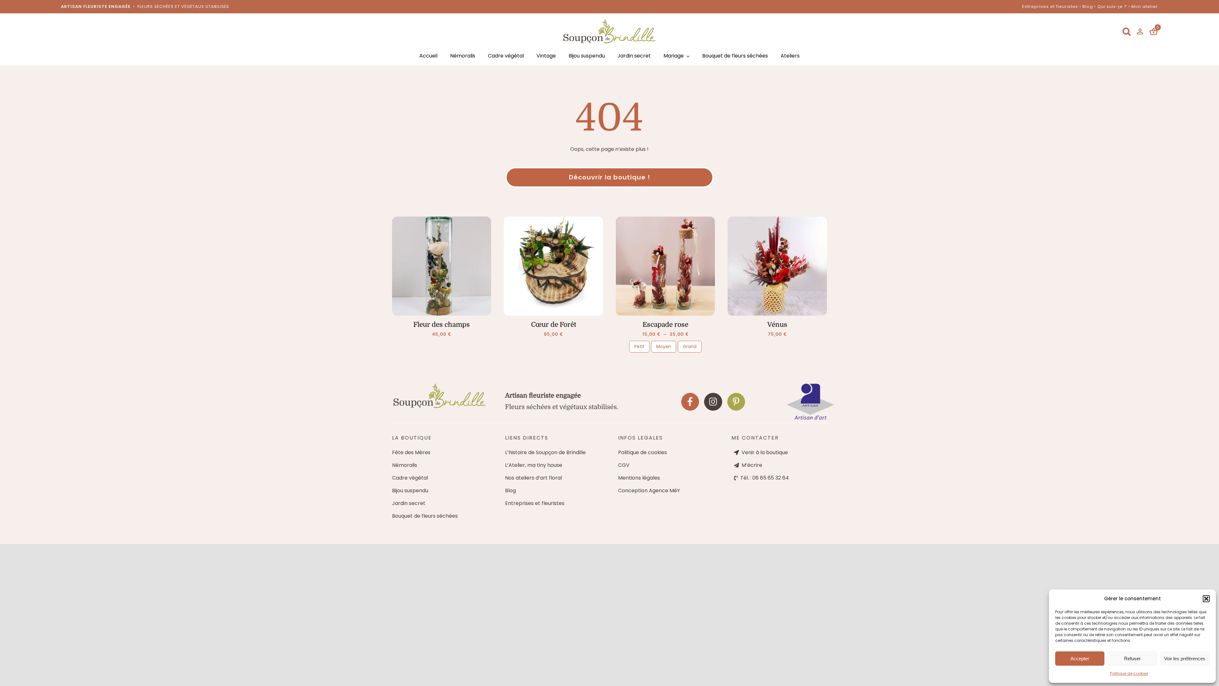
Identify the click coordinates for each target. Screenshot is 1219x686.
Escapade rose (665, 324)
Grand (689, 346)
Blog (1087, 6)
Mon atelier (1144, 6)
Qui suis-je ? (1112, 6)
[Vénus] (777, 266)
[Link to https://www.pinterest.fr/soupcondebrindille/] (736, 402)
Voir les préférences (1184, 658)
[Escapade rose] (665, 266)
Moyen (663, 346)
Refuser (1132, 658)
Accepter (1079, 658)
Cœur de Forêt (553, 324)
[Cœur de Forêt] (553, 266)
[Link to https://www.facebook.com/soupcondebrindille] (690, 402)
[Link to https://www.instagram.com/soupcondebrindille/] (713, 402)
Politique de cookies (1129, 673)
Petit (639, 346)
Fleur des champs (441, 324)
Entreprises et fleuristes (1050, 6)
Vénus (777, 324)
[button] (1206, 598)
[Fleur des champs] (441, 266)
